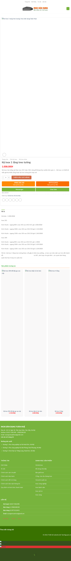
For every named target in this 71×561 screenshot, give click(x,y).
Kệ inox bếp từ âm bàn (35, 411)
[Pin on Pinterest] (16, 199)
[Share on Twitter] (10, 199)
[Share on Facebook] (6, 199)
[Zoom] (4, 155)
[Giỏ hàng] (67, 8)
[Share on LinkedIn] (20, 199)
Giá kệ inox (13, 159)
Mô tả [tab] (3, 211)
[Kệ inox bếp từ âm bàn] (35, 339)
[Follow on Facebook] (16, 529)
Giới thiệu (33, 1)
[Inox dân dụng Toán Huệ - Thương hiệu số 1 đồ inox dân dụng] (35, 8)
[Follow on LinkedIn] (22, 529)
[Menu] (2, 8)
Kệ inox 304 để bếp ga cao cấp (12, 411)
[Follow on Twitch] (28, 529)
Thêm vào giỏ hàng (21, 177)
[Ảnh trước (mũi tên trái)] (2, 558)
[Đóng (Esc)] (2, 550)
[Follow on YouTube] (25, 529)
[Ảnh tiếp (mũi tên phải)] (7, 558)
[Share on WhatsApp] (3, 199)
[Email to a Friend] (13, 199)
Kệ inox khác (23, 159)
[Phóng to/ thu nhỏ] (7, 550)
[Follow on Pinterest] (19, 529)
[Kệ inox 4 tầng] (59, 339)
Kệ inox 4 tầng (59, 411)
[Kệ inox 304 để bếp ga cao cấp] (12, 339)
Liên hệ (44, 1)
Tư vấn (39, 1)
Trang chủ (27, 1)
